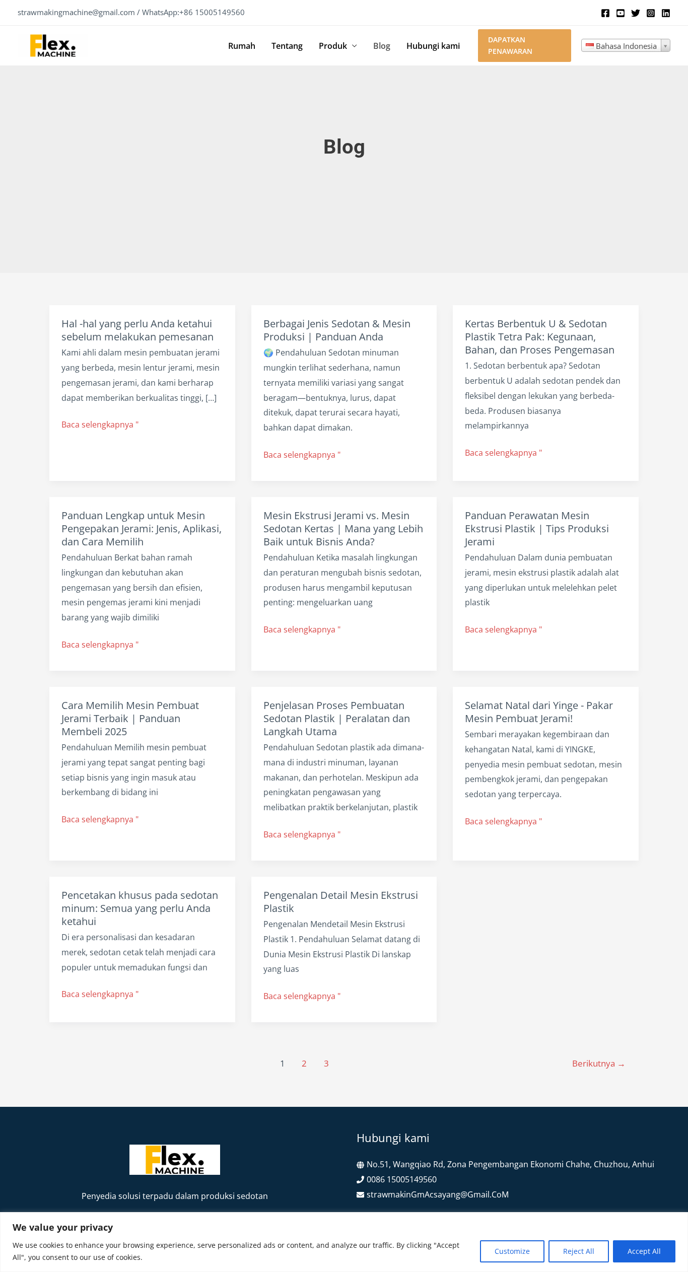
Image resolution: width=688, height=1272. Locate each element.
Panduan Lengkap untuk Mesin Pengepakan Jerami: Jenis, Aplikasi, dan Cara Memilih (141, 528)
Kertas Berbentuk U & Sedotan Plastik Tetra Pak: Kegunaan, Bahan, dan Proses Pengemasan (539, 337)
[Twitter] (635, 13)
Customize (512, 1251)
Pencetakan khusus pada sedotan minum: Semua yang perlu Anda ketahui (139, 908)
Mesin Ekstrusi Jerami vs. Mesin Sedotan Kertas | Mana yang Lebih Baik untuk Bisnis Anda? (343, 528)
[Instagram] (650, 13)
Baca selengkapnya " (100, 425)
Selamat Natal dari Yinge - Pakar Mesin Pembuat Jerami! (539, 711)
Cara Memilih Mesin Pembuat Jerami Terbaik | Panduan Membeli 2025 (130, 718)
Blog (381, 45)
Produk (333, 45)
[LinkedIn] (665, 13)
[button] (524, 45)
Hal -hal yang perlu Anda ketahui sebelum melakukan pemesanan (137, 330)
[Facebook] (605, 13)
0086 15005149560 (402, 1179)
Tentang (287, 45)
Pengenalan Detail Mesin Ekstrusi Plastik (340, 901)
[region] (344, 1242)
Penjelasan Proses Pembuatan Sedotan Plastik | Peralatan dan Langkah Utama (336, 718)
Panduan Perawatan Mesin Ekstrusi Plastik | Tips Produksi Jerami (537, 528)
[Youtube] (620, 13)
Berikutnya (599, 1063)
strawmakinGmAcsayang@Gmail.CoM (438, 1194)
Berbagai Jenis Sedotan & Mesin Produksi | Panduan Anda (336, 330)
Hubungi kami (433, 45)
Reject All (578, 1251)
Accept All (644, 1251)
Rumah (241, 45)
